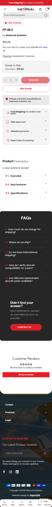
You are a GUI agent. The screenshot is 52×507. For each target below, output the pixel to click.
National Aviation (16, 35)
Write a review (26, 374)
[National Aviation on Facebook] (4, 471)
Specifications (17, 193)
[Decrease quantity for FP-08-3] (5, 80)
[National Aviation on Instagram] (10, 471)
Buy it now (26, 88)
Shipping (7, 56)
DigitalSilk (35, 495)
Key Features (16, 184)
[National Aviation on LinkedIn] (17, 471)
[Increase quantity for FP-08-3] (16, 80)
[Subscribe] (44, 453)
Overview (13, 175)
